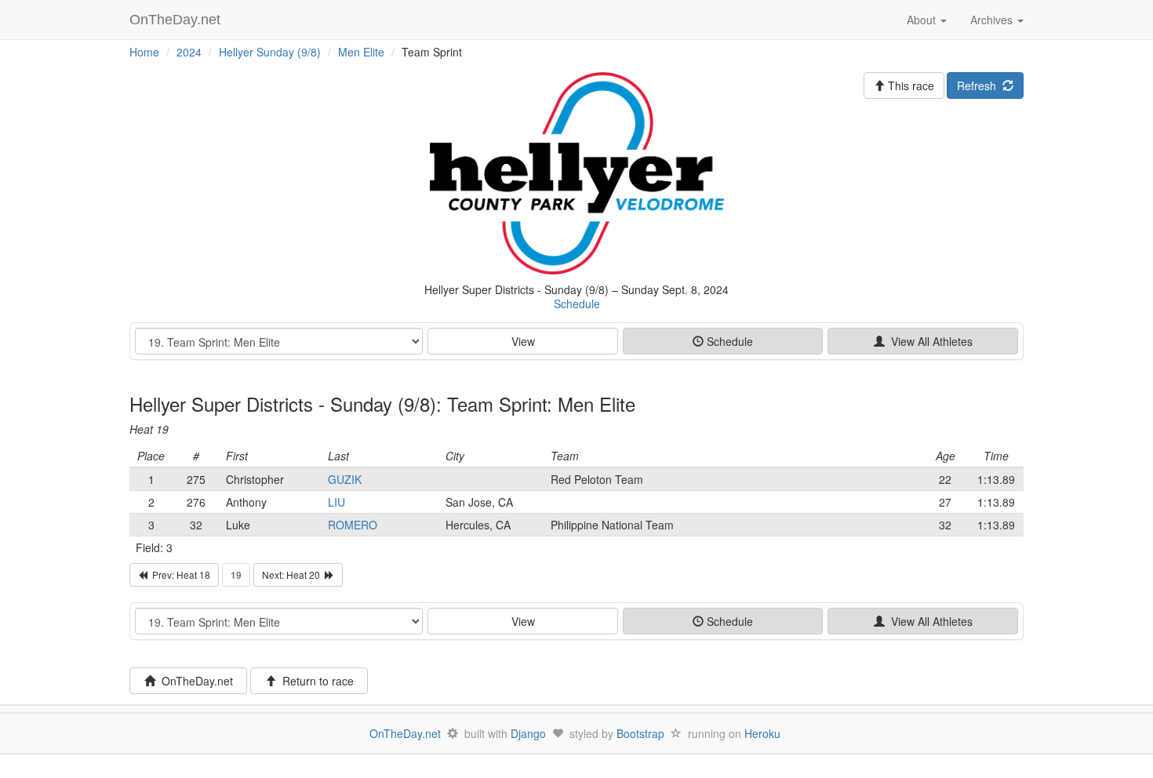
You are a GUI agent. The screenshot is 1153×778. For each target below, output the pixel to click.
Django (528, 733)
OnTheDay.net (176, 19)
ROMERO (352, 525)
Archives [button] (993, 19)
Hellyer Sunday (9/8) (270, 52)
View (523, 341)
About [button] (923, 19)
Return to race (315, 681)
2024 (189, 52)
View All (929, 341)
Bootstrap (640, 733)
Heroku (762, 733)
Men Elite (361, 52)
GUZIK (345, 479)
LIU (336, 502)
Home (144, 52)
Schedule (577, 303)
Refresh (979, 85)
